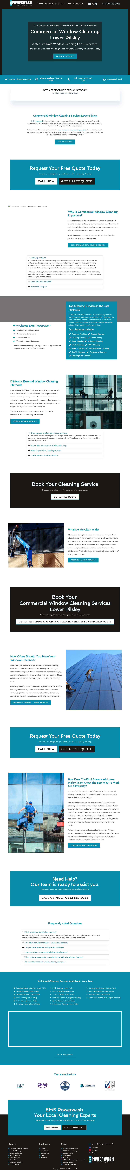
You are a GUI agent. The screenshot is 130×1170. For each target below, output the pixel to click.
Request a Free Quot (74, 1127)
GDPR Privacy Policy (70, 1151)
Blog (69, 4)
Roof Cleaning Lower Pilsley (26, 998)
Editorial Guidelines (69, 1164)
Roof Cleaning (15, 1155)
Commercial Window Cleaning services (30, 702)
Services (58, 4)
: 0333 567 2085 (65, 897)
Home (40, 4)
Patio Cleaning (15, 1160)
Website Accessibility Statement (74, 1160)
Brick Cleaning (15, 1164)
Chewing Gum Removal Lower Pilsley (102, 988)
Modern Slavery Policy (70, 1148)
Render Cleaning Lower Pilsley (27, 991)
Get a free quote (65, 497)
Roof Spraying (15, 1157)
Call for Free (52, 1127)
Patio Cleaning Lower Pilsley (26, 1001)
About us (49, 4)
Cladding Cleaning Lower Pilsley (28, 994)
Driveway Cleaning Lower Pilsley (28, 1004)
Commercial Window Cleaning (84, 845)
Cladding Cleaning (16, 1153)
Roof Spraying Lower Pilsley (99, 994)
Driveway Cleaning (16, 1162)
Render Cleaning (15, 1151)
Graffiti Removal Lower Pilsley (63, 1001)
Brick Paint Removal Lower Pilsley (101, 991)
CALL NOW (46, 181)
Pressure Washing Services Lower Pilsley (31, 988)
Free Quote (45, 1151)
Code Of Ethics (68, 1162)
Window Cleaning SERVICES (25, 421)
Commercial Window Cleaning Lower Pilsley (105, 998)
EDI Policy (66, 1157)
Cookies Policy (68, 1153)
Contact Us (78, 4)
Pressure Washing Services (83, 560)
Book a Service (65, 56)
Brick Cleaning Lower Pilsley (62, 988)
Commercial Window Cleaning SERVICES (88, 245)
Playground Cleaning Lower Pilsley (65, 1004)
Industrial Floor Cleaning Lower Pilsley (66, 998)
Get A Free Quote (65, 1054)
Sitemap (44, 1157)
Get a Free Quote (76, 181)
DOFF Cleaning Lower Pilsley (63, 991)
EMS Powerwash (65, 142)
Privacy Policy (67, 1155)
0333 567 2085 (112, 4)
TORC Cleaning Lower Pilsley (63, 994)
